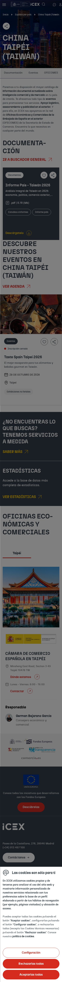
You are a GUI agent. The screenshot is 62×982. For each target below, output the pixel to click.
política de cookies (23, 936)
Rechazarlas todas (31, 963)
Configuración (31, 952)
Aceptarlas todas (31, 974)
